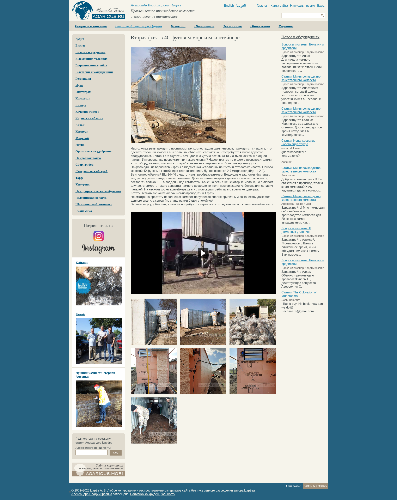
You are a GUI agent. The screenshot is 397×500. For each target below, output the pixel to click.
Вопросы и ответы (91, 26)
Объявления (260, 26)
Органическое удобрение (93, 151)
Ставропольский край (91, 171)
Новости (178, 26)
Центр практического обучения (98, 191)
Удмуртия (82, 184)
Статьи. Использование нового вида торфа (298, 142)
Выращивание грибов (91, 65)
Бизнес (80, 45)
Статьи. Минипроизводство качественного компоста (300, 78)
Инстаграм (83, 91)
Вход (320, 5)
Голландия (83, 78)
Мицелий (82, 138)
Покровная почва (88, 158)
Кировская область (89, 118)
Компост (81, 131)
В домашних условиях (91, 58)
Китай (80, 125)
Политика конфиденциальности (152, 494)
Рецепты (286, 26)
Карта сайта (279, 5)
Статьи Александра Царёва (138, 26)
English (229, 5)
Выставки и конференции (94, 72)
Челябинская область (90, 197)
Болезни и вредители (90, 52)
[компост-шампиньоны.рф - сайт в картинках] (98, 469)
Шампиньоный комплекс (93, 204)
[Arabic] (241, 6)
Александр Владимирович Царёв (156, 5)
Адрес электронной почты (93, 447)
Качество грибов (87, 111)
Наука (80, 144)
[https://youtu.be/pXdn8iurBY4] (203, 253)
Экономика (83, 211)
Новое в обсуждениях (300, 37)
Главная (262, 5)
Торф (79, 177)
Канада (80, 105)
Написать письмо (302, 5)
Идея (79, 85)
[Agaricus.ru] (98, 10)
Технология (232, 26)
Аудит (79, 39)
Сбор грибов (84, 164)
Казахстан (82, 98)
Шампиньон (204, 26)
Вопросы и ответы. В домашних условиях (296, 229)
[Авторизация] (70, 492)
